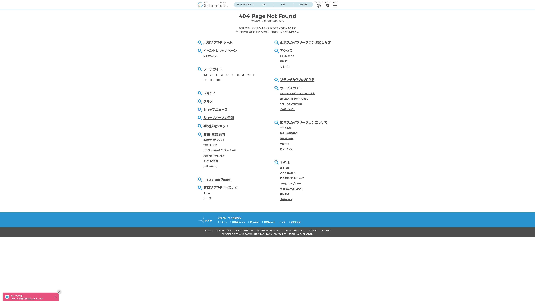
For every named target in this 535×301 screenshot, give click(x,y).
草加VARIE (254, 222)
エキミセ (223, 222)
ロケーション (286, 149)
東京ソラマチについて (213, 139)
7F (243, 74)
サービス (207, 198)
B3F (205, 74)
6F (238, 74)
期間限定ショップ (215, 126)
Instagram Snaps (217, 179)
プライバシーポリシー (290, 183)
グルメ (283, 4)
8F (248, 74)
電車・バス (285, 66)
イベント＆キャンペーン (220, 50)
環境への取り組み (288, 133)
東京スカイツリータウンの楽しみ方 (305, 42)
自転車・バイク (287, 56)
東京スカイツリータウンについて (303, 122)
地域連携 (284, 143)
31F (218, 80)
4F (227, 74)
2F (217, 74)
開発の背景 (285, 127)
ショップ (263, 4)
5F (232, 74)
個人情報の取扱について (292, 178)
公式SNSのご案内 (223, 230)
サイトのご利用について (291, 188)
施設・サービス (210, 145)
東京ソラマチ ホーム (217, 42)
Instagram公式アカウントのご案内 (297, 93)
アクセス (286, 50)
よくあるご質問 (210, 160)
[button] (31, 297)
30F (212, 80)
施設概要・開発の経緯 (214, 155)
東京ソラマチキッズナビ (220, 187)
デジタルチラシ (210, 56)
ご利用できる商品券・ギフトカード (219, 150)
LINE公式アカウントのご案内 (294, 98)
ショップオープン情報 (218, 117)
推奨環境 (284, 194)
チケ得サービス (287, 109)
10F (205, 80)
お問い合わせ (210, 166)
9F (254, 74)
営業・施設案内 (214, 134)
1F (211, 74)
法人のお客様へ (288, 172)
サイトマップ (286, 199)
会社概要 (284, 167)
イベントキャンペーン (244, 4)
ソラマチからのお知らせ (297, 79)
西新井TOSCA (238, 222)
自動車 (283, 61)
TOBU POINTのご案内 (291, 104)
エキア (283, 222)
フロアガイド (303, 4)
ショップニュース (215, 109)
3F (222, 74)
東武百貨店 (296, 222)
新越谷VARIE (269, 222)
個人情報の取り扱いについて (269, 230)
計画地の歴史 (286, 138)
